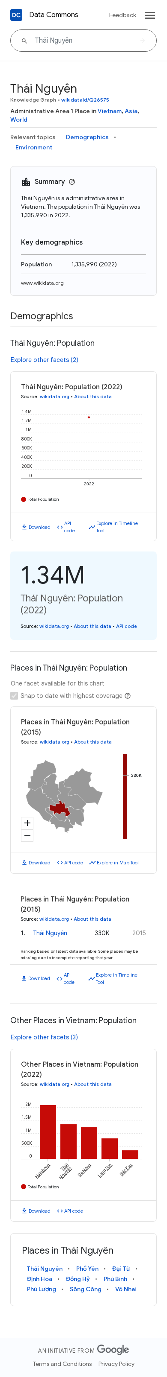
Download (40, 527)
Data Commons (53, 15)
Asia (131, 111)
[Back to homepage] (16, 15)
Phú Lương (41, 1289)
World (18, 119)
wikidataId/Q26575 (85, 99)
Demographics (87, 137)
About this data (93, 397)
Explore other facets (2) (44, 360)
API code (69, 527)
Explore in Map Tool (118, 863)
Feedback (122, 15)
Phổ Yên (87, 1268)
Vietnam (110, 111)
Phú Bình (115, 1279)
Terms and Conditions (62, 1364)
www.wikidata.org (42, 283)
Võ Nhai (126, 1289)
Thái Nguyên (50, 933)
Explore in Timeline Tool (117, 527)
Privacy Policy (116, 1364)
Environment (33, 147)
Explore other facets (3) (44, 1037)
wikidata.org (54, 397)
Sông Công (85, 1289)
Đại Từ (121, 1268)
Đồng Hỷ (78, 1279)
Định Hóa (39, 1279)
